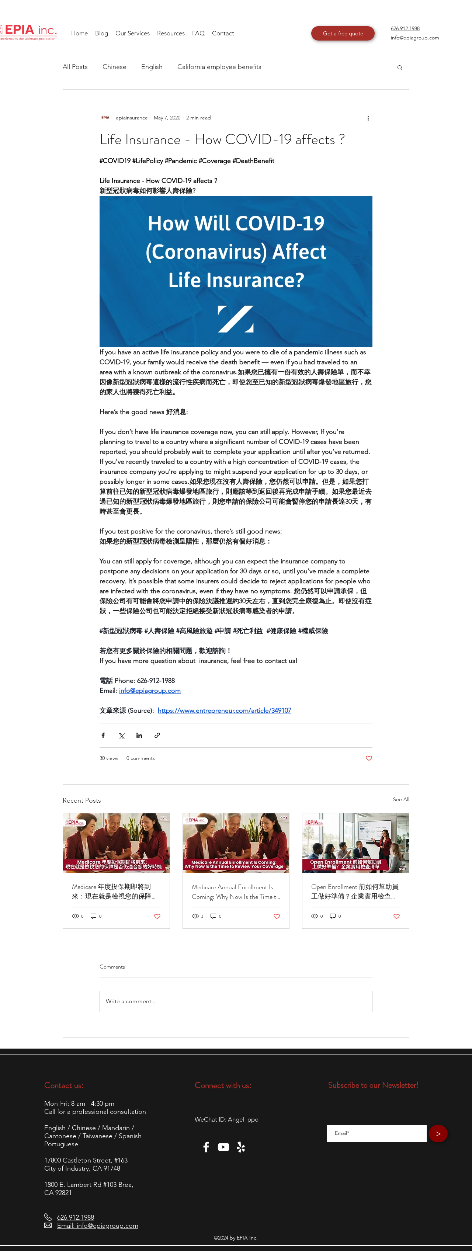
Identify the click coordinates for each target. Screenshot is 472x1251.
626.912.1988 (75, 1217)
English (152, 67)
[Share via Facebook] (103, 735)
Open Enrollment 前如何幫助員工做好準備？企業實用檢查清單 (355, 891)
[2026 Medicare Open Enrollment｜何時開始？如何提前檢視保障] (116, 843)
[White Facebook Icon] (206, 1147)
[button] (170, 33)
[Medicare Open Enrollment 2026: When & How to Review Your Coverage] (236, 843)
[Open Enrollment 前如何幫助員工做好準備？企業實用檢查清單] (355, 843)
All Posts (75, 67)
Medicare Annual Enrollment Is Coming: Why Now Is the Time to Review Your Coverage (236, 891)
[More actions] (368, 117)
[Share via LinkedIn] (139, 735)
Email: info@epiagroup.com (97, 1226)
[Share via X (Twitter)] (121, 735)
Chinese (114, 67)
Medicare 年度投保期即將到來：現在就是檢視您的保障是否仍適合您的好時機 (115, 891)
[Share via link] (157, 735)
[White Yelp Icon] (241, 1147)
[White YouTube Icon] (223, 1147)
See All (401, 799)
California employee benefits (219, 67)
